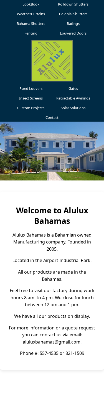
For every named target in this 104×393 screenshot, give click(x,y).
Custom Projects (30, 107)
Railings (73, 23)
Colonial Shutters (73, 13)
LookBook (30, 4)
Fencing (30, 33)
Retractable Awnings (73, 98)
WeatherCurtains (31, 13)
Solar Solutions (73, 107)
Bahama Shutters (31, 23)
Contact (52, 117)
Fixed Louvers (30, 88)
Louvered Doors (73, 33)
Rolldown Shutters (73, 4)
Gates (73, 88)
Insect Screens (31, 98)
